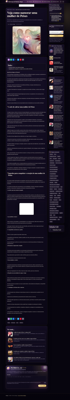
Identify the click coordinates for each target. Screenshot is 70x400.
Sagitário (61, 212)
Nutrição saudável (57, 197)
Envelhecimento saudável (54, 180)
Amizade (51, 154)
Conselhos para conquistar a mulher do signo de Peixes (23, 351)
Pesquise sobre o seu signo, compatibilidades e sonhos (55, 230)
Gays (61, 186)
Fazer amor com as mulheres (54, 184)
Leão (59, 193)
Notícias (51, 197)
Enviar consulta (42, 385)
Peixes (14, 9)
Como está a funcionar (53, 167)
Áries (51, 158)
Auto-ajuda (55, 158)
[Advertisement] (26, 5)
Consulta (8, 374)
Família (56, 182)
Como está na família (53, 171)
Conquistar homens (53, 178)
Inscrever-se (56, 35)
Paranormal (55, 199)
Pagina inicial (9, 9)
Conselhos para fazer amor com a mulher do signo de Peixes (24, 338)
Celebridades (52, 162)
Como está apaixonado (54, 169)
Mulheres (21, 322)
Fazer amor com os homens (54, 186)
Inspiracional (52, 191)
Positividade (59, 206)
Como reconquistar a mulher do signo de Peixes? (22, 345)
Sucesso (60, 217)
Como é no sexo (52, 165)
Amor (17, 322)
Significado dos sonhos (54, 217)
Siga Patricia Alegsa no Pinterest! (13, 72)
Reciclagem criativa (53, 208)
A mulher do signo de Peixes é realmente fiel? (22, 332)
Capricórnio (52, 160)
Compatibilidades (53, 173)
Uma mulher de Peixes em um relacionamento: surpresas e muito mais (26, 357)
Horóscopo (13, 322)
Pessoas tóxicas (52, 206)
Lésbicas (51, 195)
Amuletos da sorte (53, 156)
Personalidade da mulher (54, 202)
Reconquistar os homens (54, 212)
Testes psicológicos (53, 219)
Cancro (59, 158)
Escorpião (51, 182)
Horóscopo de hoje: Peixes (54, 13)
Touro (59, 219)
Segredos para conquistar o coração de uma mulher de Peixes (20, 68)
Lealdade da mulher (59, 191)
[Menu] (63, 2)
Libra (55, 195)
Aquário (59, 156)
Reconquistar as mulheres (54, 210)
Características (57, 160)
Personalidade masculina (54, 204)
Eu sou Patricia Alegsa (55, 4)
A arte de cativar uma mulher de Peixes (16, 67)
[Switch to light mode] (61, 2)
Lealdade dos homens (53, 193)
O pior (51, 199)
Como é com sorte (59, 162)
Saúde (51, 215)
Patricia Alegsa (12, 24)
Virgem (51, 221)
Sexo (54, 215)
